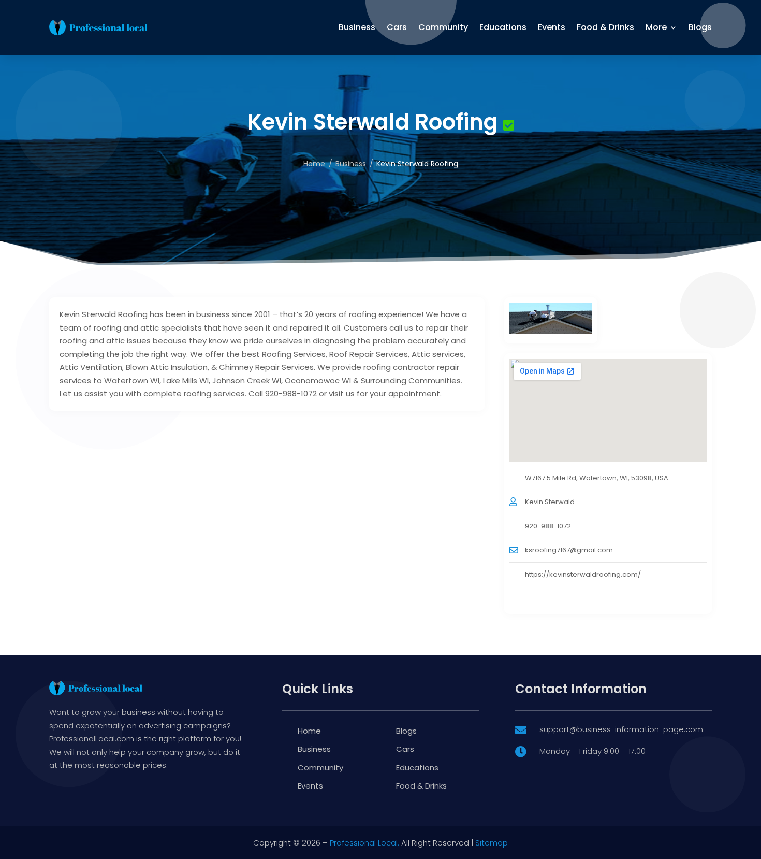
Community (443, 27)
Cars (397, 27)
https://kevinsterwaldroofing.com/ (583, 574)
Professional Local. (364, 842)
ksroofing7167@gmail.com (569, 550)
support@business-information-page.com (621, 729)
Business (357, 27)
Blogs (700, 27)
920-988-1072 (548, 526)
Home (314, 164)
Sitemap (491, 842)
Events (551, 27)
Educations (502, 27)
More (656, 27)
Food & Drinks (605, 27)
